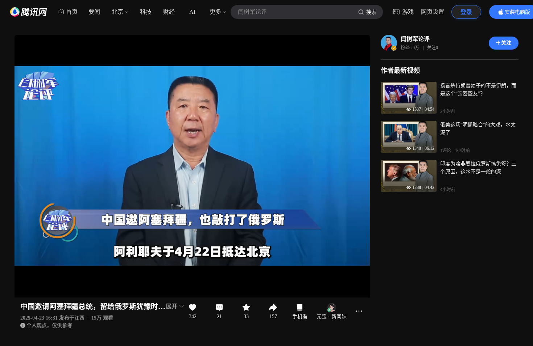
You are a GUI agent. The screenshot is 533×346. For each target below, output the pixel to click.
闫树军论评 (415, 39)
